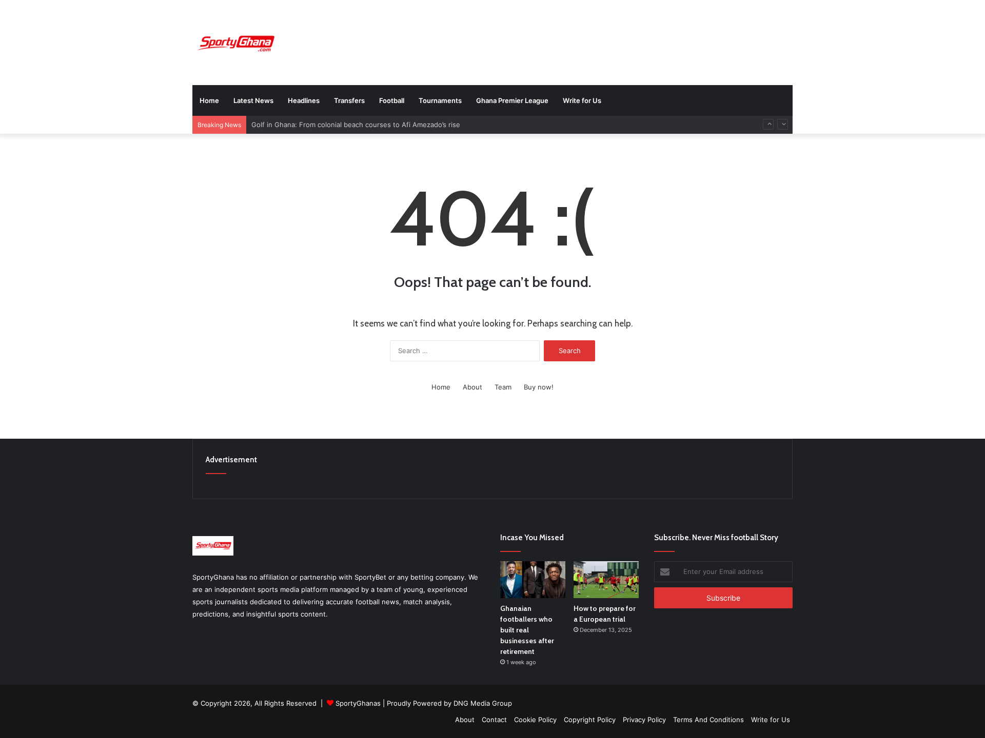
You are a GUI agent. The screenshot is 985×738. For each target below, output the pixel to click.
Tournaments (440, 100)
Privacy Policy (644, 719)
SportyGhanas (358, 703)
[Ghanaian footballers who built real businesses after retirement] (532, 579)
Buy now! (539, 387)
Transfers (349, 100)
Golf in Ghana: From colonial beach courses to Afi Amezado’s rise (355, 124)
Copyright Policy (590, 719)
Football (391, 100)
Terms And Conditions (708, 719)
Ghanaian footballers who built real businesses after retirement (527, 630)
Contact (494, 719)
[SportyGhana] (235, 43)
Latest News (253, 100)
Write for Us (582, 100)
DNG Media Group (483, 703)
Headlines (304, 100)
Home (209, 100)
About (472, 387)
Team (503, 387)
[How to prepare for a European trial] (606, 579)
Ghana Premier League (512, 100)
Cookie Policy (535, 719)
